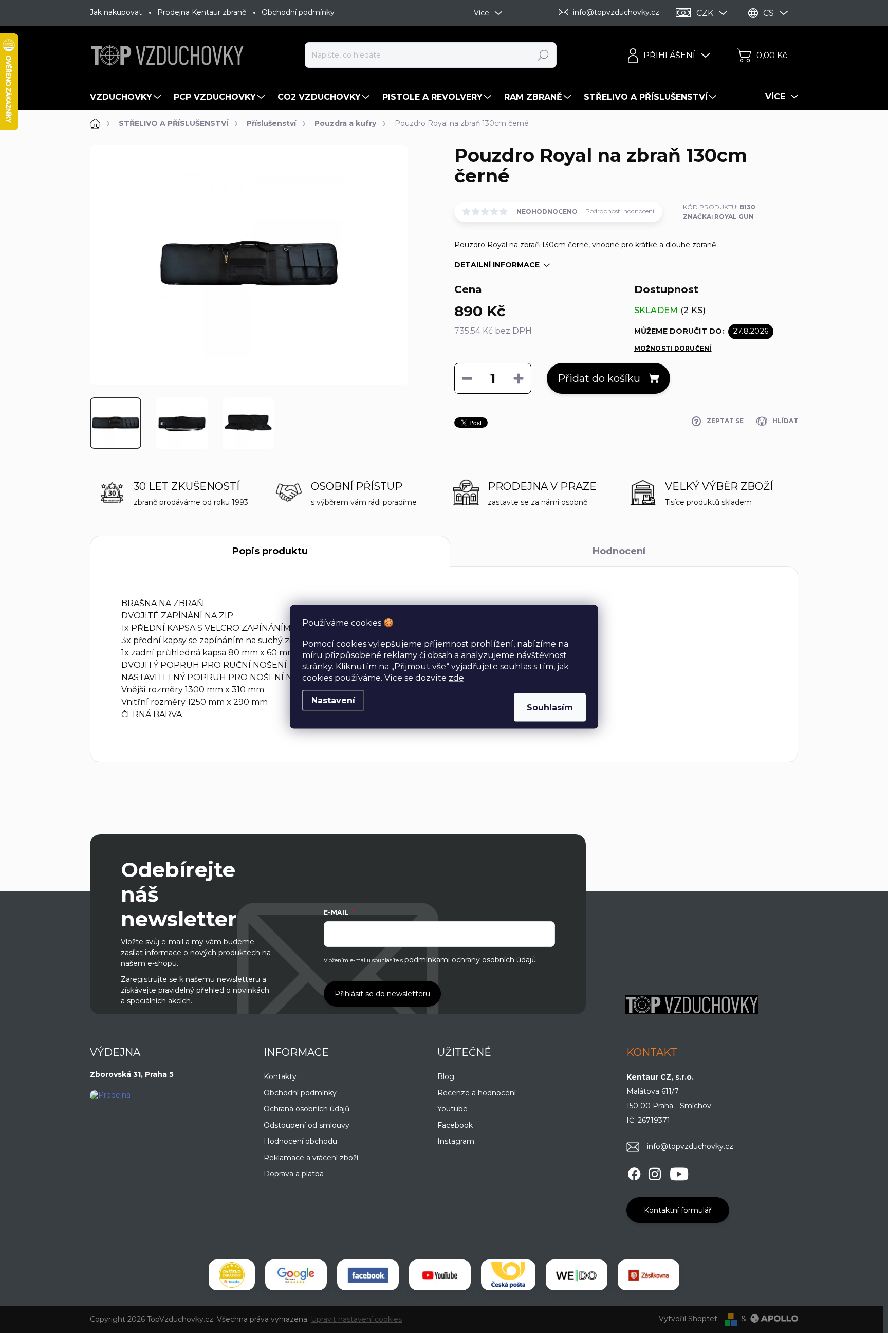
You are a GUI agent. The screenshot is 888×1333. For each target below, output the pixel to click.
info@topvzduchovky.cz (690, 1146)
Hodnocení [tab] (619, 551)
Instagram (455, 1141)
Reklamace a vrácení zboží (311, 1157)
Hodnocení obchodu (300, 1141)
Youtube (452, 1108)
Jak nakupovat (116, 12)
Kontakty (280, 1076)
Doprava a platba (294, 1173)
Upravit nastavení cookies (356, 1319)
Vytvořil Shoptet (688, 1318)
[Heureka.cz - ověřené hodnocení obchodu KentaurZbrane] (232, 1275)
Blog (445, 1076)
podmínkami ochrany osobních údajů (470, 959)
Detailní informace (497, 264)
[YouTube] (679, 1172)
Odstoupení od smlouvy (306, 1125)
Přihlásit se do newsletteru (382, 993)
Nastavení (333, 700)
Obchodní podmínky (298, 12)
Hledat (543, 55)
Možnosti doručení (673, 348)
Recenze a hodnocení (476, 1093)
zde (456, 677)
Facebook (455, 1125)
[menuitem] (126, 97)
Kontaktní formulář (678, 1210)
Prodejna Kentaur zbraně (201, 12)
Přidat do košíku (599, 378)
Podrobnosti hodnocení (619, 211)
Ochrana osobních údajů (306, 1108)
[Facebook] (634, 1172)
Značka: (718, 217)
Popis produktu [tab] (270, 551)
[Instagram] (654, 1172)
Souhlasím (550, 707)
